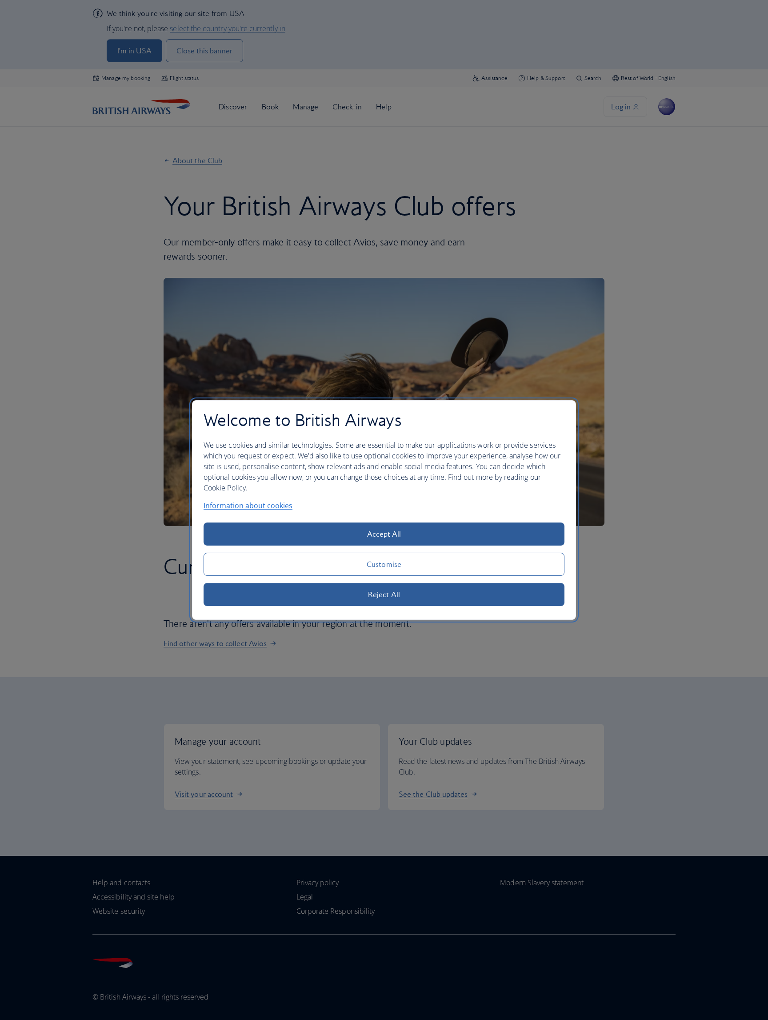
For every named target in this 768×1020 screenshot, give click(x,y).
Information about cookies (248, 505)
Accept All (384, 534)
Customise (384, 564)
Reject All (384, 594)
